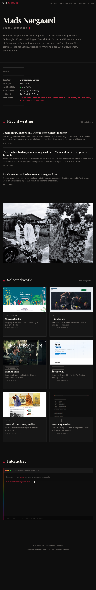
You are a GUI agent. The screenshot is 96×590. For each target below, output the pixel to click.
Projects (68, 3)
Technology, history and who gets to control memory (35, 132)
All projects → (86, 281)
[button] (24, 312)
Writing (58, 3)
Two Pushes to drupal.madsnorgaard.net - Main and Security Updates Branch (45, 153)
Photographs (80, 3)
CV (51, 3)
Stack (91, 3)
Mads (10, 3)
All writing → (86, 122)
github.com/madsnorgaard (58, 549)
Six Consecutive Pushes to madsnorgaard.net (30, 174)
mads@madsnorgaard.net (37, 549)
